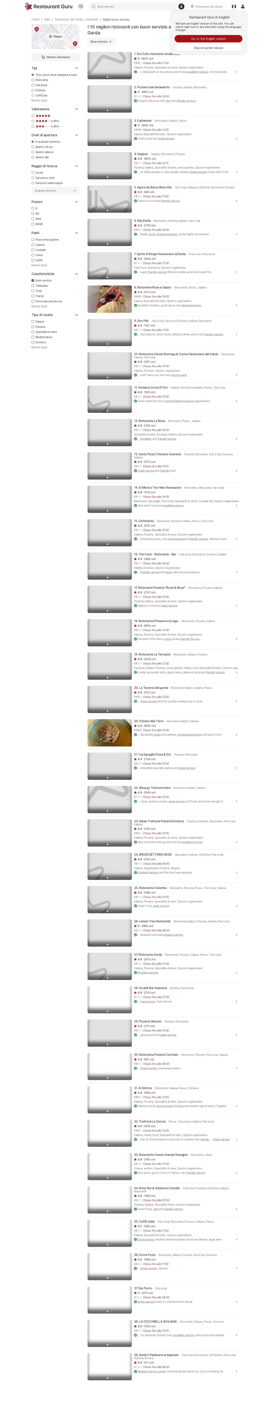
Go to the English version (208, 39)
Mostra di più (39, 100)
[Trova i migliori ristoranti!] (48, 6)
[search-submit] (93, 6)
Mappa (57, 36)
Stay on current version (208, 48)
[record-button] (181, 6)
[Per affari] (81, 6)
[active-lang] (234, 6)
